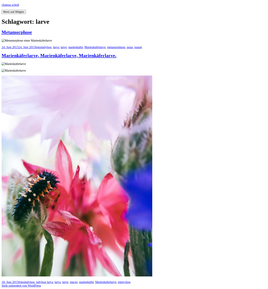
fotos (38, 47)
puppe (138, 47)
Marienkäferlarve (95, 47)
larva (56, 47)
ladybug (46, 47)
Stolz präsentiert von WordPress (21, 285)
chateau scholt (10, 4)
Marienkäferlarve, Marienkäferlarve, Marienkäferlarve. (59, 55)
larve (64, 47)
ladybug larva (44, 282)
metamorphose (116, 47)
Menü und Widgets (13, 11)
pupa (130, 47)
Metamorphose (17, 32)
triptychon (124, 282)
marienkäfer (75, 47)
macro (73, 282)
